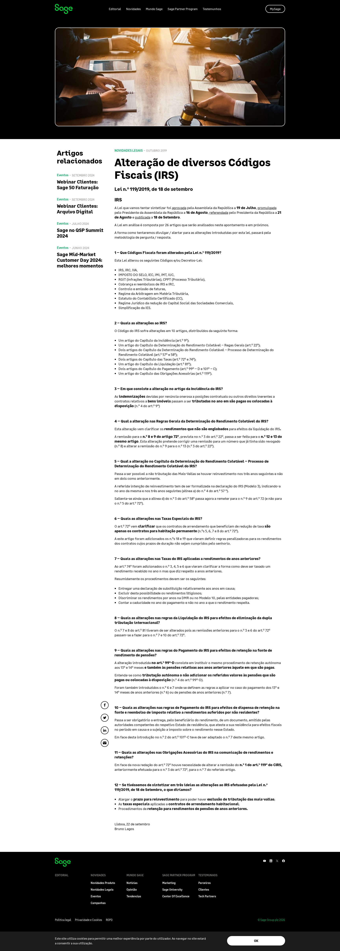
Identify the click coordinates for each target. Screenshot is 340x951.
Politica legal (63, 919)
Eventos (96, 896)
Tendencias (134, 896)
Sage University (172, 889)
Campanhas (98, 903)
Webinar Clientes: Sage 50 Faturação (78, 184)
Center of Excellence (175, 896)
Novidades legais (129, 150)
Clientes (203, 889)
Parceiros (204, 883)
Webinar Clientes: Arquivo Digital (77, 208)
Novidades (133, 9)
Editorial (115, 9)
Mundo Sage (154, 9)
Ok (256, 941)
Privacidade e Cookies (88, 919)
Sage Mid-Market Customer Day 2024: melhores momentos (80, 259)
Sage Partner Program (183, 9)
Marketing (169, 883)
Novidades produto (103, 883)
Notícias (132, 883)
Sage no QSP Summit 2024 (80, 233)
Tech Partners (207, 896)
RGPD (109, 919)
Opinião (132, 889)
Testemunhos (212, 9)
